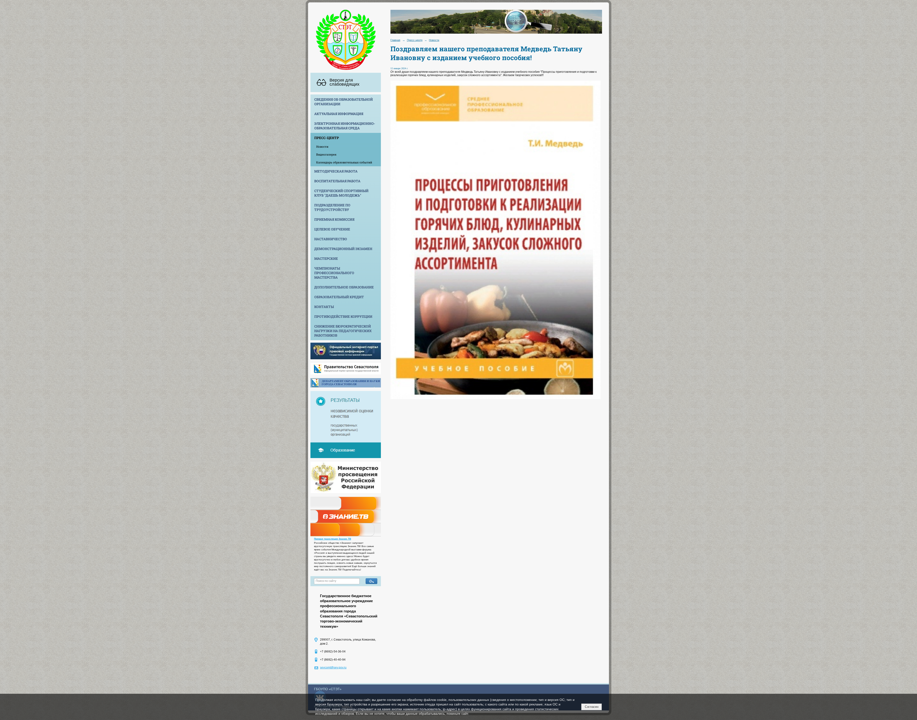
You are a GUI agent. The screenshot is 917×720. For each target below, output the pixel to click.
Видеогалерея (326, 154)
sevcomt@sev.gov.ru (333, 667)
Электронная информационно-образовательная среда (344, 125)
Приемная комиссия (334, 219)
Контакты (324, 306)
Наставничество (330, 239)
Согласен (591, 707)
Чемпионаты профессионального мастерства (334, 273)
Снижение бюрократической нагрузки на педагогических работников (343, 331)
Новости (322, 146)
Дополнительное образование (344, 287)
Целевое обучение (332, 229)
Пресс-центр (326, 138)
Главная (395, 40)
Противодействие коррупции (343, 316)
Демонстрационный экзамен (343, 248)
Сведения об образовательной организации (343, 101)
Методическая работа (335, 171)
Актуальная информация (338, 113)
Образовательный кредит (339, 297)
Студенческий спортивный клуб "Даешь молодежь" (341, 193)
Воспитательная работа (337, 181)
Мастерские (326, 258)
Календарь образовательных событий (344, 162)
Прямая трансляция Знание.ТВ (332, 538)
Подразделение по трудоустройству (332, 207)
